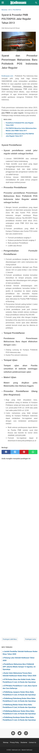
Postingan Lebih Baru (10, 639)
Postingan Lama (30, 639)
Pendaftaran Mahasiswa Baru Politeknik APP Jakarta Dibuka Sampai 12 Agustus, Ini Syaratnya (19, 666)
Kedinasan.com (7, 76)
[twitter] (15, 452)
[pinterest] (24, 452)
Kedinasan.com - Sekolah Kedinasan (22, 750)
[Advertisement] (19, 546)
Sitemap (5, 742)
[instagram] (26, 733)
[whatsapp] (32, 452)
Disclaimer (24, 742)
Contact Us (32, 742)
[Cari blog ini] (36, 2)
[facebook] (6, 452)
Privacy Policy (14, 742)
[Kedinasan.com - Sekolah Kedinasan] (19, 2)
